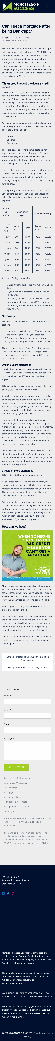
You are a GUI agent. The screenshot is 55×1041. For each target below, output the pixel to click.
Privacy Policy (9, 983)
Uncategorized (11, 811)
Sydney (27, 1036)
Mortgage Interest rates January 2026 (26, 667)
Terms (21, 983)
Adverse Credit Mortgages (15, 40)
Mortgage (8, 792)
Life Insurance (10, 787)
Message (9, 738)
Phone (7, 724)
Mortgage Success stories (16, 806)
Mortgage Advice (12, 797)
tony (7, 38)
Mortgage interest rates (15, 801)
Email (7, 710)
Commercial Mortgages (15, 783)
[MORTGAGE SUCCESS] (22, 6)
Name (7, 695)
